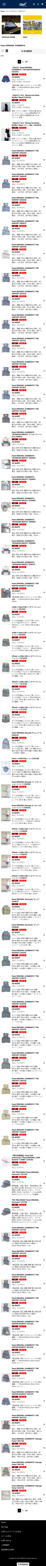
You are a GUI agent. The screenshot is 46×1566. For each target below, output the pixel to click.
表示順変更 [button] (28, 51)
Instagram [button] (23, 1564)
